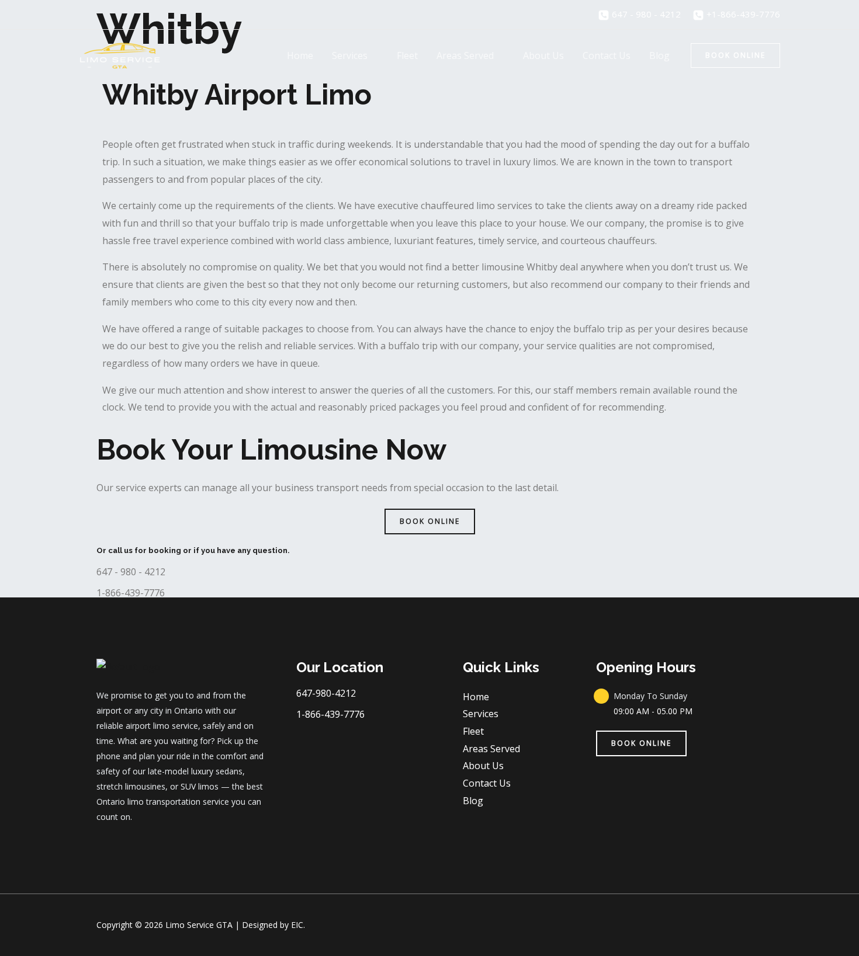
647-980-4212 (326, 693)
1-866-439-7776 (130, 592)
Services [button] (350, 55)
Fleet (407, 55)
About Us (543, 55)
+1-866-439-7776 (742, 14)
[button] (735, 55)
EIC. (298, 924)
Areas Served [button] (465, 55)
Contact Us (607, 55)
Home (300, 55)
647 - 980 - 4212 (645, 14)
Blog (659, 55)
